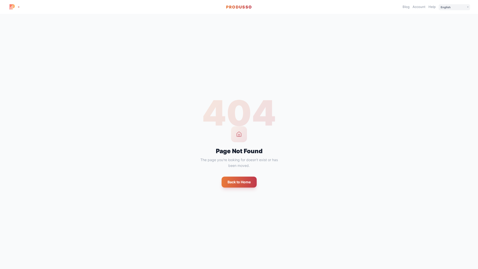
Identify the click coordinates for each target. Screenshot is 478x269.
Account (419, 7)
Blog (406, 7)
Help (432, 7)
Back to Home (239, 182)
